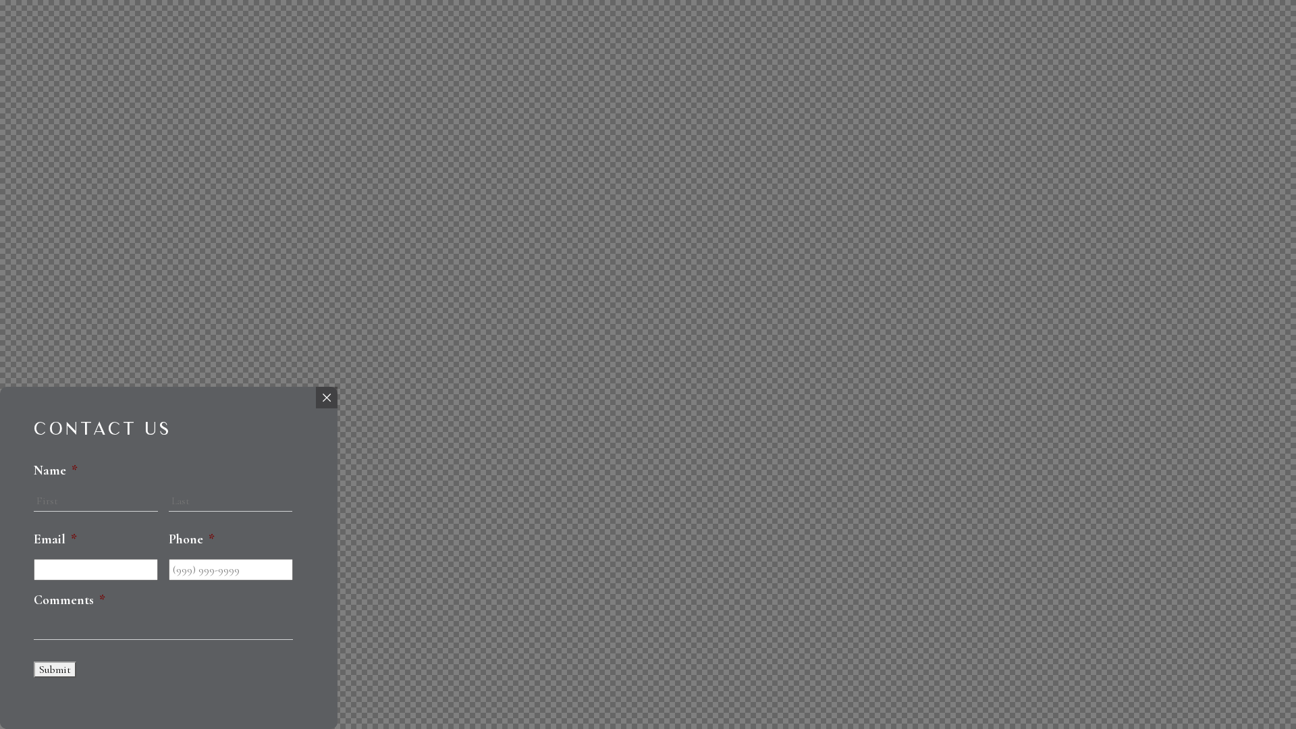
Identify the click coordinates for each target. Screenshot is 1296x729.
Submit (55, 669)
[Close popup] (327, 397)
